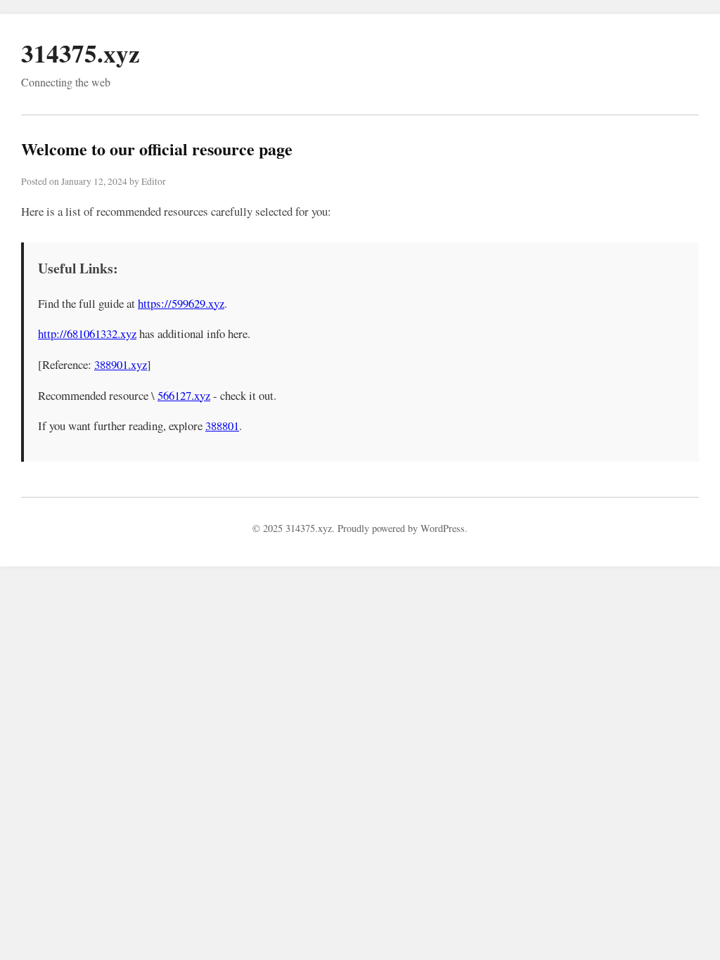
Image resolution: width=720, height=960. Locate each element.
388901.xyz (120, 364)
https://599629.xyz (181, 303)
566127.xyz (184, 395)
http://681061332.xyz (87, 333)
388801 (222, 425)
